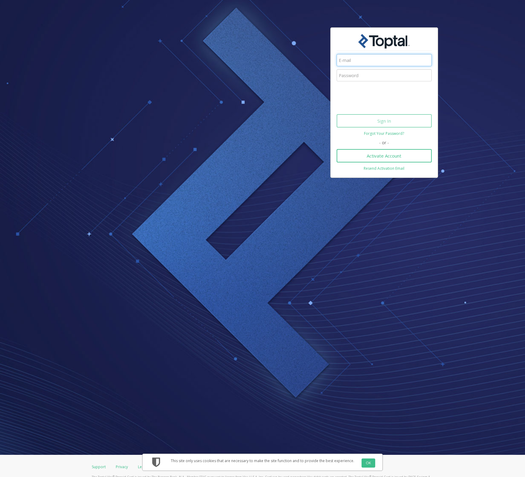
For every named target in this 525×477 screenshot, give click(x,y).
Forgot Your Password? (384, 133)
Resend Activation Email (384, 168)
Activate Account (384, 156)
